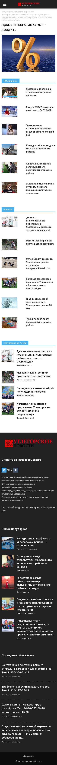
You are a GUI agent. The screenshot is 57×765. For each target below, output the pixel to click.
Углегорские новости (26, 380)
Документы (28, 756)
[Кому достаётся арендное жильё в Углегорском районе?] (9, 149)
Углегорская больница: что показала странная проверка (38, 92)
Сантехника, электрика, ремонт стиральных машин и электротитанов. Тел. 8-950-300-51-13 (27, 668)
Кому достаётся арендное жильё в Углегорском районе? (40, 148)
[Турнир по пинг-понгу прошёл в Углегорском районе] (9, 322)
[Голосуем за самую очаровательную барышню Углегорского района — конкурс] (8, 561)
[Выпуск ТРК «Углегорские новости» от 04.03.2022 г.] (9, 111)
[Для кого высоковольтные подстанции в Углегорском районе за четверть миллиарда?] (9, 221)
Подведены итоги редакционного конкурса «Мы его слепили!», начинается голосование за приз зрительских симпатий (35, 627)
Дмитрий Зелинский (25, 395)
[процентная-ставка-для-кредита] (28, 71)
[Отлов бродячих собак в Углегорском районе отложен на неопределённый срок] (9, 262)
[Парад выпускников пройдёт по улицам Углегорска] (8, 392)
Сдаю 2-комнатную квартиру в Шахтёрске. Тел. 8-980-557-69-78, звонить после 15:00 (23, 708)
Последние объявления (18, 655)
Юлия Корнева (23, 592)
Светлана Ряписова (25, 613)
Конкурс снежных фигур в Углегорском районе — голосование (33, 542)
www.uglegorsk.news (11, 487)
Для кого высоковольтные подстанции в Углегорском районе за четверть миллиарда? (38, 223)
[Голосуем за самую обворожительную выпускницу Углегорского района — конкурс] (8, 582)
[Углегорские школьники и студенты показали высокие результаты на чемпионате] (9, 187)
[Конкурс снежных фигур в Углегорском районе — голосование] (8, 543)
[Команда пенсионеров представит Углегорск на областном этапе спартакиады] (9, 282)
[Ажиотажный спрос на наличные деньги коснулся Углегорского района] (9, 167)
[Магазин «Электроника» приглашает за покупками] (9, 244)
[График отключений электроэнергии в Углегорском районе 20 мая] (9, 302)
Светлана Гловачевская (27, 549)
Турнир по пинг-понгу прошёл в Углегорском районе (38, 322)
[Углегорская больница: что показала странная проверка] (9, 92)
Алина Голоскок (23, 365)
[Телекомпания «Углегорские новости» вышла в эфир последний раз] (9, 129)
